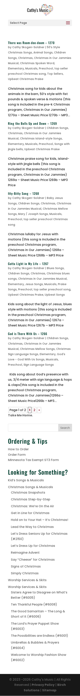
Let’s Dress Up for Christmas (33, 546)
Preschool (46, 68)
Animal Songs (43, 52)
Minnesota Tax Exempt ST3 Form (33, 460)
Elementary (16, 68)
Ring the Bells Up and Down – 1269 (32, 123)
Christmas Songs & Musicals (30, 487)
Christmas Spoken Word (37, 63)
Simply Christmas (25, 573)
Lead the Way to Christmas (32, 527)
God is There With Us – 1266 (27, 333)
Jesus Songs (34, 284)
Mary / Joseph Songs (33, 214)
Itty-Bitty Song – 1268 (23, 193)
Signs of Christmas (26, 566)
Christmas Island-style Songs (41, 138)
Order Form (17, 454)
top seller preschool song (52, 289)
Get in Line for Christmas (30, 513)
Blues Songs (55, 268)
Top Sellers (55, 74)
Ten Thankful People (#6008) (34, 604)
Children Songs (57, 128)
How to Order (18, 449)
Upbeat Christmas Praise (25, 79)
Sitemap (49, 690)
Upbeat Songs (55, 295)
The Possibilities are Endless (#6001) (39, 635)
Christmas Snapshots (28, 492)
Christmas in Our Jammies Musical (42, 279)
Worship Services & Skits (27, 580)
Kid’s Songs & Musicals (26, 480)
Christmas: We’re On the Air (32, 506)
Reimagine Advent (25, 552)
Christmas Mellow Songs (37, 349)
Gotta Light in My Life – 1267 (28, 263)
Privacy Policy (43, 685)
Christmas (25, 58)
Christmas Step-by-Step (30, 499)
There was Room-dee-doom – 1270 (31, 42)
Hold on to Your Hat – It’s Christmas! (39, 520)
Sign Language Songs (38, 365)
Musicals (31, 68)
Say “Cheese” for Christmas (33, 559)
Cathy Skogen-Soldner (28, 47)
